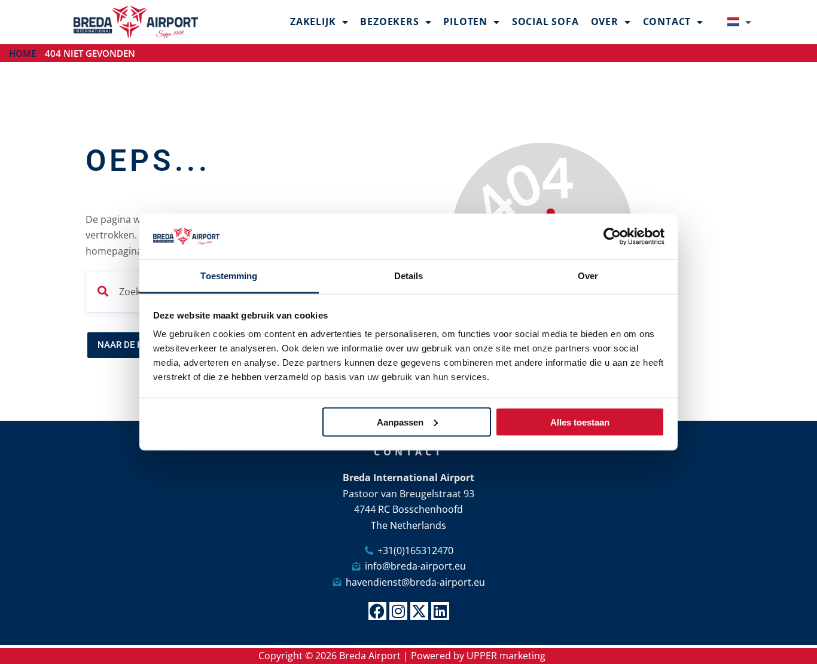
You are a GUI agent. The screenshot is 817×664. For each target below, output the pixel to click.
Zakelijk (313, 21)
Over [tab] (588, 276)
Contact (667, 21)
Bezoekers (389, 21)
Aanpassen (400, 422)
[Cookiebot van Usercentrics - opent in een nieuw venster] (612, 237)
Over (604, 21)
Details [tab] (408, 276)
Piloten (465, 21)
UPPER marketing (506, 655)
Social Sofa (545, 21)
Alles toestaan (579, 422)
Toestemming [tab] (228, 276)
